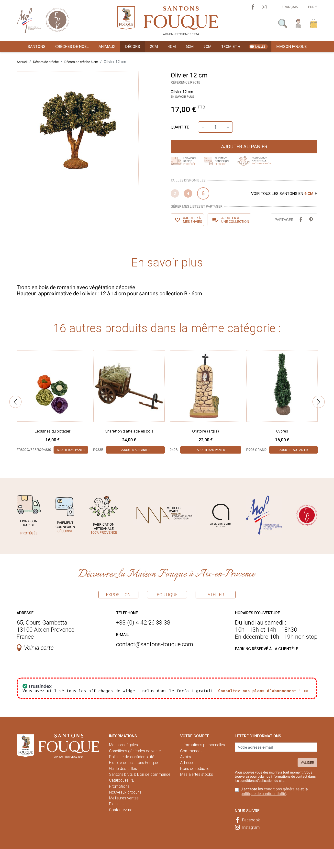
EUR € (312, 7)
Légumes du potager (52, 431)
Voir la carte (39, 647)
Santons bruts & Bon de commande (139, 774)
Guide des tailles (123, 768)
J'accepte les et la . (274, 791)
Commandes (191, 751)
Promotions (119, 786)
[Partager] (300, 219)
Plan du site (119, 804)
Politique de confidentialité (131, 756)
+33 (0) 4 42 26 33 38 (143, 622)
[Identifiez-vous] (298, 23)
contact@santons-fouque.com (154, 644)
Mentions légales (123, 745)
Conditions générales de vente (135, 751)
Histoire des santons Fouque (133, 762)
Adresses (188, 762)
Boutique (167, 594)
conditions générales (282, 789)
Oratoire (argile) (205, 431)
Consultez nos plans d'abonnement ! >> (263, 691)
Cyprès (282, 431)
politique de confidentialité (263, 793)
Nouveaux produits (125, 792)
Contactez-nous (122, 809)
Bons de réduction (196, 768)
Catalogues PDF (123, 780)
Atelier (216, 594)
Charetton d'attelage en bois (129, 431)
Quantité (180, 127)
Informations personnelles (202, 745)
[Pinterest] (310, 219)
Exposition (118, 594)
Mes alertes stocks (196, 774)
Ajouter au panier (244, 146)
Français (290, 7)
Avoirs (185, 756)
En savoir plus (182, 96)
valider (307, 762)
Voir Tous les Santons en (282, 193)
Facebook (251, 820)
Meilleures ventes (124, 798)
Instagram (251, 827)
